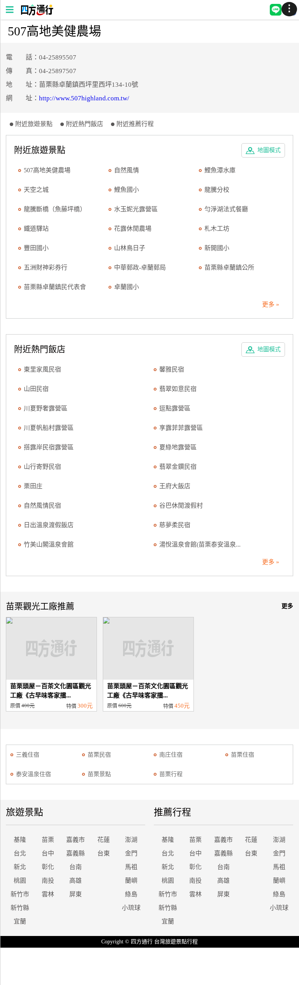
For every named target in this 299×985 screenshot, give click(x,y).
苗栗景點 (99, 774)
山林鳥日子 (129, 248)
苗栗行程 (171, 774)
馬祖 (131, 867)
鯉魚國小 (126, 189)
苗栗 (48, 839)
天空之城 (36, 189)
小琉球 (131, 907)
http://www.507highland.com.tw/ (84, 98)
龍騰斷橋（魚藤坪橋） (55, 209)
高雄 (75, 880)
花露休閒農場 (132, 228)
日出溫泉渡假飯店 (49, 525)
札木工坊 (216, 228)
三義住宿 (27, 755)
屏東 (75, 894)
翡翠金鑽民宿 (178, 466)
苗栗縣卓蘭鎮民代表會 (55, 287)
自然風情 (126, 170)
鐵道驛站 (36, 228)
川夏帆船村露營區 (49, 427)
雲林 (48, 894)
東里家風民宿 (42, 369)
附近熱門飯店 (84, 124)
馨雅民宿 (171, 369)
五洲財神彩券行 (45, 267)
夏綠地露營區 (178, 447)
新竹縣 (20, 907)
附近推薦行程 (135, 124)
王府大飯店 (174, 486)
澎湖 (131, 839)
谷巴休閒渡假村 (181, 505)
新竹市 (20, 894)
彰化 (48, 867)
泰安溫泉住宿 (33, 774)
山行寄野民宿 (42, 466)
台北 (20, 853)
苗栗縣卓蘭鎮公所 (229, 267)
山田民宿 (36, 389)
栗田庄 (33, 486)
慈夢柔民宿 (174, 525)
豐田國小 (36, 248)
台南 (75, 867)
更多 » (270, 304)
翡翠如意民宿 (178, 389)
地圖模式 (269, 150)
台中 (48, 853)
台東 (103, 853)
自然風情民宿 (42, 505)
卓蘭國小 (126, 287)
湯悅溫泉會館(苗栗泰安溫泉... (200, 544)
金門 (131, 853)
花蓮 (103, 839)
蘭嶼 (131, 880)
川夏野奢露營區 (45, 408)
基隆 (20, 839)
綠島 (131, 894)
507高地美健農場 (47, 170)
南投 (48, 880)
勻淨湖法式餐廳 (226, 209)
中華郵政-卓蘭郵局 (140, 267)
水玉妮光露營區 (136, 209)
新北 (20, 867)
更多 (287, 606)
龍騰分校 (216, 189)
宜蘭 (20, 921)
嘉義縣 (75, 853)
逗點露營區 (174, 408)
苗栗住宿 (242, 755)
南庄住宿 (171, 755)
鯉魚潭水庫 (220, 170)
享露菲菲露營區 (181, 427)
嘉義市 (75, 839)
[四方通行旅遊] (36, 13)
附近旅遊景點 (34, 124)
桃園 (20, 880)
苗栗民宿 (99, 755)
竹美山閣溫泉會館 (49, 544)
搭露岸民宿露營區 (49, 447)
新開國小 (216, 248)
